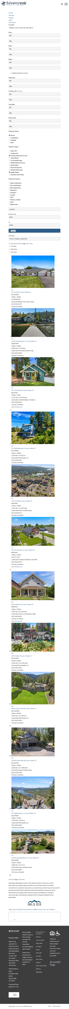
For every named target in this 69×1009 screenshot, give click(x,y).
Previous (19, 243)
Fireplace (13, 192)
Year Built (12, 104)
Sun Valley (38, 946)
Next (31, 243)
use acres (19, 91)
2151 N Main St (21, 501)
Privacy (39, 909)
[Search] (61, 4)
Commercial (14, 153)
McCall (38, 949)
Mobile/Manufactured (18, 163)
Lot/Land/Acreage (16, 160)
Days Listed (12, 118)
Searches (11, 15)
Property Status (14, 131)
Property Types (13, 147)
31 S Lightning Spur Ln (23, 813)
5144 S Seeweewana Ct (24, 341)
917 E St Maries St (22, 390)
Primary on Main (15, 199)
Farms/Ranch (15, 158)
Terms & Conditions (49, 909)
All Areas (38, 937)
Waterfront (14, 204)
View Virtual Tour (16, 407)
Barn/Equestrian (15, 188)
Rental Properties (16, 167)
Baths (10, 59)
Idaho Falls (39, 953)
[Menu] (65, 4)
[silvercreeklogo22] (27, 3)
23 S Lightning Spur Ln (23, 448)
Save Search (12, 22)
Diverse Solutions (28, 909)
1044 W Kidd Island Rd (23, 760)
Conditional (14, 138)
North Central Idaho (41, 965)
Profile (11, 13)
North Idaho (39, 959)
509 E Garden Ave (22, 604)
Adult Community (15, 183)
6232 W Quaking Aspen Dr (25, 858)
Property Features (14, 179)
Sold (12, 142)
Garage (12, 195)
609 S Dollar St (21, 656)
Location (11, 25)
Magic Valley (39, 943)
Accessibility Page (57, 963)
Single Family (15, 172)
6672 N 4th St (21, 292)
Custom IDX (15, 909)
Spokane (38, 962)
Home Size (12, 77)
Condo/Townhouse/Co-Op (19, 155)
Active (13, 135)
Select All (14, 151)
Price (10, 32)
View (12, 202)
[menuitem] (61, 4)
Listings (11, 17)
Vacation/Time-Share (17, 174)
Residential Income (17, 170)
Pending (13, 140)
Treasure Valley (40, 940)
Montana (38, 969)
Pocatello (38, 956)
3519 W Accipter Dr (23, 550)
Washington (39, 972)
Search (13, 230)
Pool (11, 197)
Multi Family (14, 165)
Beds (10, 46)
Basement (13, 190)
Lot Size (11, 91)
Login (10, 20)
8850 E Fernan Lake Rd (23, 708)
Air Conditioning (15, 185)
